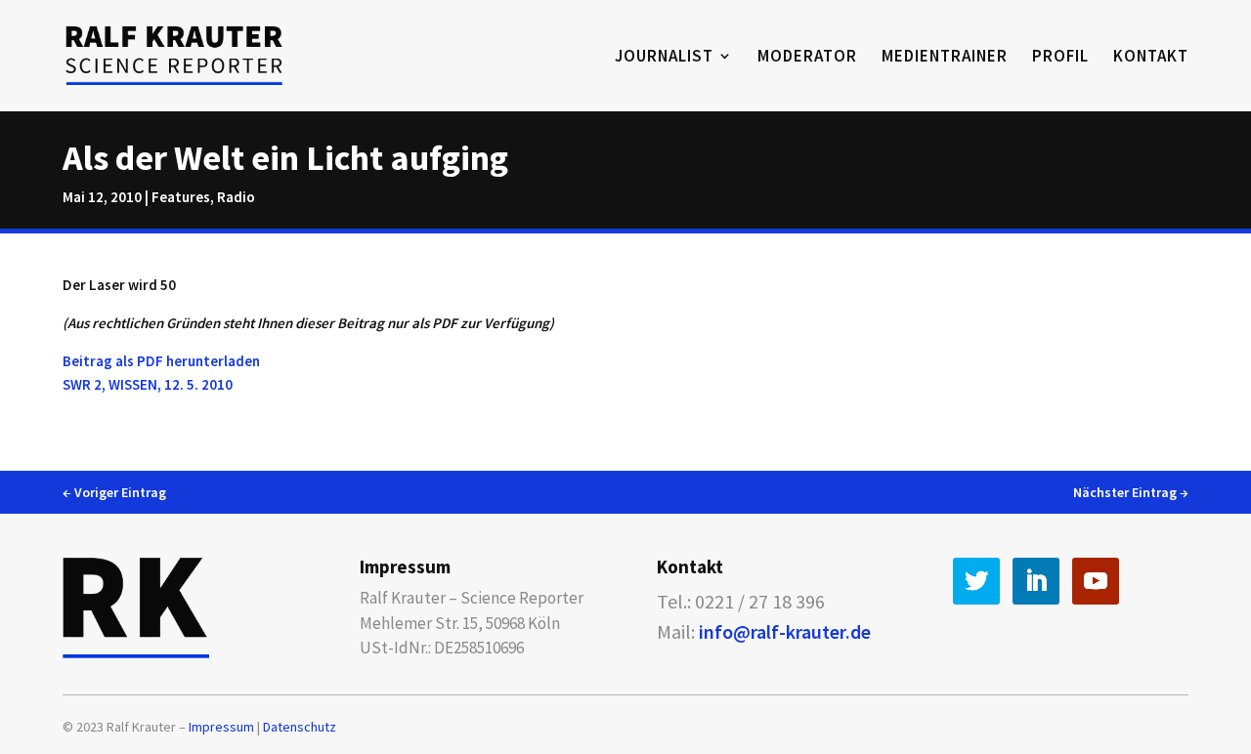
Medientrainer (945, 57)
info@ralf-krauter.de (785, 631)
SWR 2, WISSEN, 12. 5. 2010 (148, 384)
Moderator (807, 57)
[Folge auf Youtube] (1095, 581)
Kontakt (1150, 57)
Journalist (664, 57)
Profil (1060, 57)
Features (180, 197)
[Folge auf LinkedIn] (1036, 581)
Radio (236, 197)
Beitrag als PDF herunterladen (161, 361)
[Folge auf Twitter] (976, 581)
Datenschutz (299, 726)
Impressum (221, 726)
